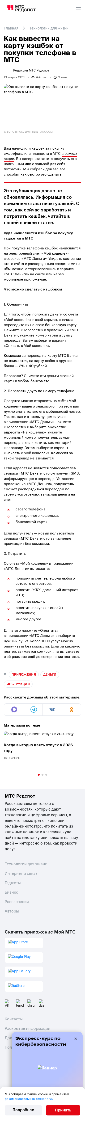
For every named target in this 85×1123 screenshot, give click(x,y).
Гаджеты (13, 883)
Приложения (24, 674)
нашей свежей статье (28, 222)
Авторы (12, 911)
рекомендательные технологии (29, 1099)
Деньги (49, 674)
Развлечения (17, 901)
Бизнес (11, 892)
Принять (63, 1110)
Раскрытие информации (27, 1028)
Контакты (14, 1019)
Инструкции (18, 684)
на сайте (37, 274)
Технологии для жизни (26, 864)
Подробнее (23, 1110)
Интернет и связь (21, 873)
